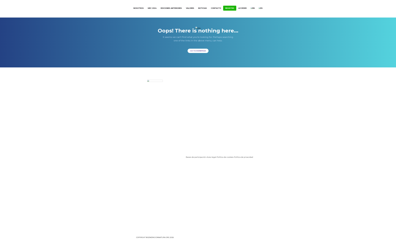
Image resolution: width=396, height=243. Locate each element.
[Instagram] (250, 239)
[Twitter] (243, 239)
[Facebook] (239, 239)
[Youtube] (254, 239)
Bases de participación (196, 157)
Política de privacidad (243, 157)
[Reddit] (258, 239)
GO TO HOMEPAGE (198, 51)
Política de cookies (225, 157)
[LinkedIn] (246, 239)
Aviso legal (211, 157)
